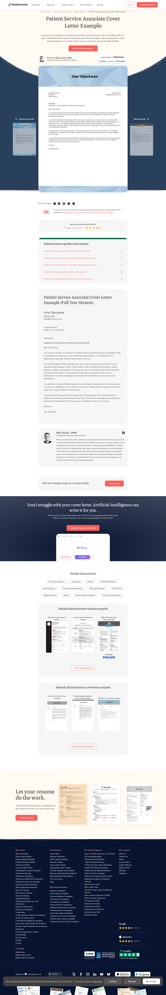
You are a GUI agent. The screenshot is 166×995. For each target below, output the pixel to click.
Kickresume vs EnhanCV (94, 909)
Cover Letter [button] (67, 5)
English (55, 974)
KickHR (18, 940)
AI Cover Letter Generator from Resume (31, 926)
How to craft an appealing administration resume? (67, 251)
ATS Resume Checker (24, 893)
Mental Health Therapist (85, 595)
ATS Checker (86, 5)
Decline (113, 981)
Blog (52, 882)
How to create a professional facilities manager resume (69, 258)
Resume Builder (22, 854)
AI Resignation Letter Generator (28, 870)
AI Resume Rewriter (23, 873)
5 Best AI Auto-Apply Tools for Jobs (98, 876)
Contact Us (123, 856)
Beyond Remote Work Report (61, 876)
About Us (122, 854)
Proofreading (21, 935)
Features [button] (36, 5)
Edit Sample (114, 483)
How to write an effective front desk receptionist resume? (70, 265)
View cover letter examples (83, 746)
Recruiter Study (90, 915)
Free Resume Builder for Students (29, 921)
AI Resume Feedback (24, 909)
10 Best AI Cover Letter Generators (98, 865)
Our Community (56, 879)
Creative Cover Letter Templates (63, 916)
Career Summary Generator (27, 884)
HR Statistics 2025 (91, 901)
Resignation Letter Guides (60, 868)
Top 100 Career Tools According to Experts (98, 891)
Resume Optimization (24, 907)
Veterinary (76, 582)
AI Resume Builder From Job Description (27, 902)
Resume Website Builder (25, 859)
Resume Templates (57, 891)
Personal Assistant (56, 582)
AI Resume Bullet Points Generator (29, 879)
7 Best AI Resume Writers (94, 862)
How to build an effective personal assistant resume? (68, 279)
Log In (129, 5)
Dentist (90, 582)
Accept (153, 981)
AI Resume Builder (23, 865)
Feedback (123, 873)
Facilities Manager (108, 582)
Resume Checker (22, 890)
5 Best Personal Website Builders (97, 870)
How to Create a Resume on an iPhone (99, 854)
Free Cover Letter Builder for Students (31, 923)
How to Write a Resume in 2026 (97, 895)
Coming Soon (21, 937)
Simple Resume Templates (61, 905)
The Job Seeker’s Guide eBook (62, 870)
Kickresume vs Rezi (92, 906)
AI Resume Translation (24, 876)
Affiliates (122, 870)
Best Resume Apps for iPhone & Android (97, 880)
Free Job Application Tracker (27, 932)
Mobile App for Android (25, 958)
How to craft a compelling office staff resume (65, 272)
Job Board (20, 929)
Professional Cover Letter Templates (64, 921)
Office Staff (117, 588)
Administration (49, 588)
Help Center (55, 854)
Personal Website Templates (61, 896)
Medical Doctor (50, 595)
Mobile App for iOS (23, 955)
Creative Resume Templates (61, 910)
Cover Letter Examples (59, 859)
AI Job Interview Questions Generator (30, 915)
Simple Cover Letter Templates (62, 919)
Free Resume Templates (59, 902)
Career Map (20, 912)
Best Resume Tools (92, 884)
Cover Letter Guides (58, 865)
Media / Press (124, 868)
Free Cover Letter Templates (61, 913)
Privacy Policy (124, 862)
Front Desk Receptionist (72, 588)
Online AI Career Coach (25, 918)
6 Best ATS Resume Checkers (96, 868)
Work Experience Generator (26, 887)
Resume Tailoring (22, 896)
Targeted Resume (23, 898)
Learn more (97, 981)
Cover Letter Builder (23, 856)
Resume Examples (57, 856)
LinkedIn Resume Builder (25, 862)
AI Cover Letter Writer (24, 868)
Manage (132, 981)
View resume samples (83, 668)
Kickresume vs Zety (92, 904)
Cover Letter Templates (59, 893)
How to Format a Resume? (94, 898)
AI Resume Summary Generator (28, 882)
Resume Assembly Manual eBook (63, 873)
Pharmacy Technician (111, 595)
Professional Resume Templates (63, 907)
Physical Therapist (97, 588)
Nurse (66, 595)
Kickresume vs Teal (92, 912)
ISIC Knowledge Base (93, 856)
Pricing (100, 5)
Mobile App (20, 952)
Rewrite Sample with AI (83, 48)
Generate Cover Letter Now (83, 528)
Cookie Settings (125, 865)
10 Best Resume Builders (94, 859)
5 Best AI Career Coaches (94, 873)
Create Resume (26, 818)
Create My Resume (147, 5)
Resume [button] (50, 5)
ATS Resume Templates (59, 899)
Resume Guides (56, 862)
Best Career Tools (91, 887)
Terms (121, 859)
